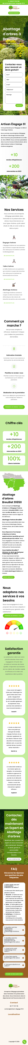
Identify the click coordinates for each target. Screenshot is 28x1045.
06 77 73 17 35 (14, 1006)
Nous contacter (14, 859)
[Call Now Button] (24, 1042)
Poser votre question (14, 974)
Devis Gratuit (14, 13)
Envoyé (19, 105)
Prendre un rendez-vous (14, 407)
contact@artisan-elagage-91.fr (14, 1009)
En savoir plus (9, 255)
